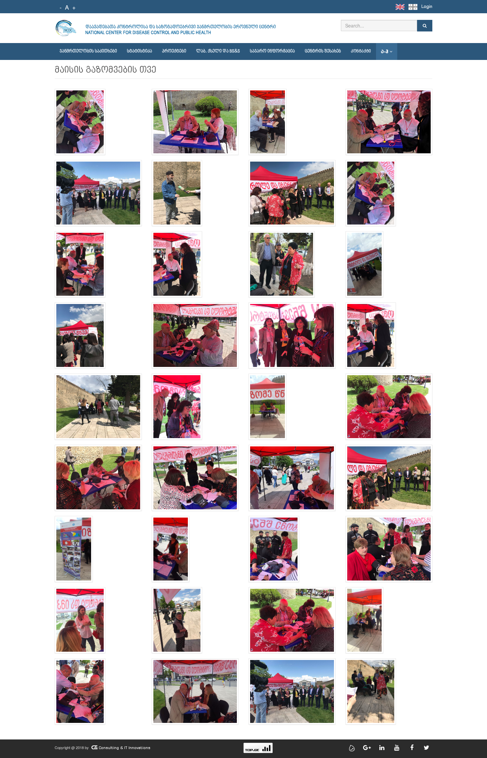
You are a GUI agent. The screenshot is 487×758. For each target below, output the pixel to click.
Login (426, 6)
